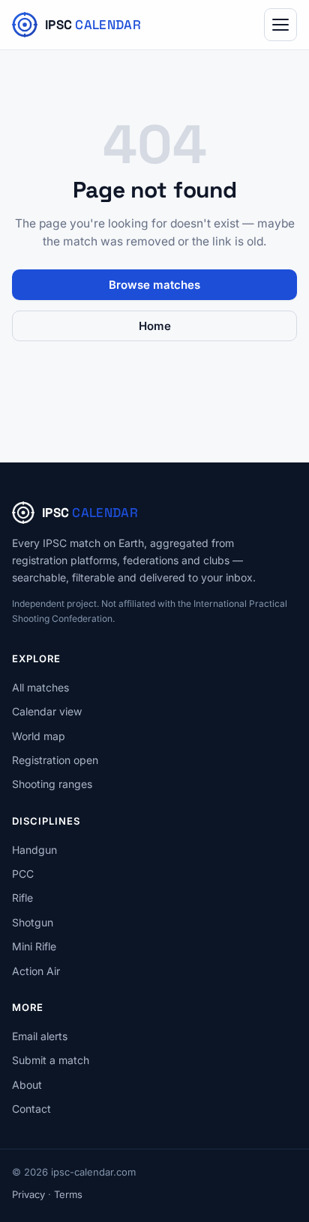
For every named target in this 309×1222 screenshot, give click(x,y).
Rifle (22, 897)
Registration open (55, 760)
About (27, 1084)
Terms (68, 1194)
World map (38, 736)
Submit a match (50, 1060)
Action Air (36, 971)
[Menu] (280, 24)
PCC (23, 873)
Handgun (34, 849)
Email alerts (40, 1036)
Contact (31, 1108)
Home (155, 326)
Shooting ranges (52, 784)
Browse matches (154, 285)
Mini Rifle (34, 946)
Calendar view (47, 711)
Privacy (28, 1194)
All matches (40, 687)
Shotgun (32, 922)
